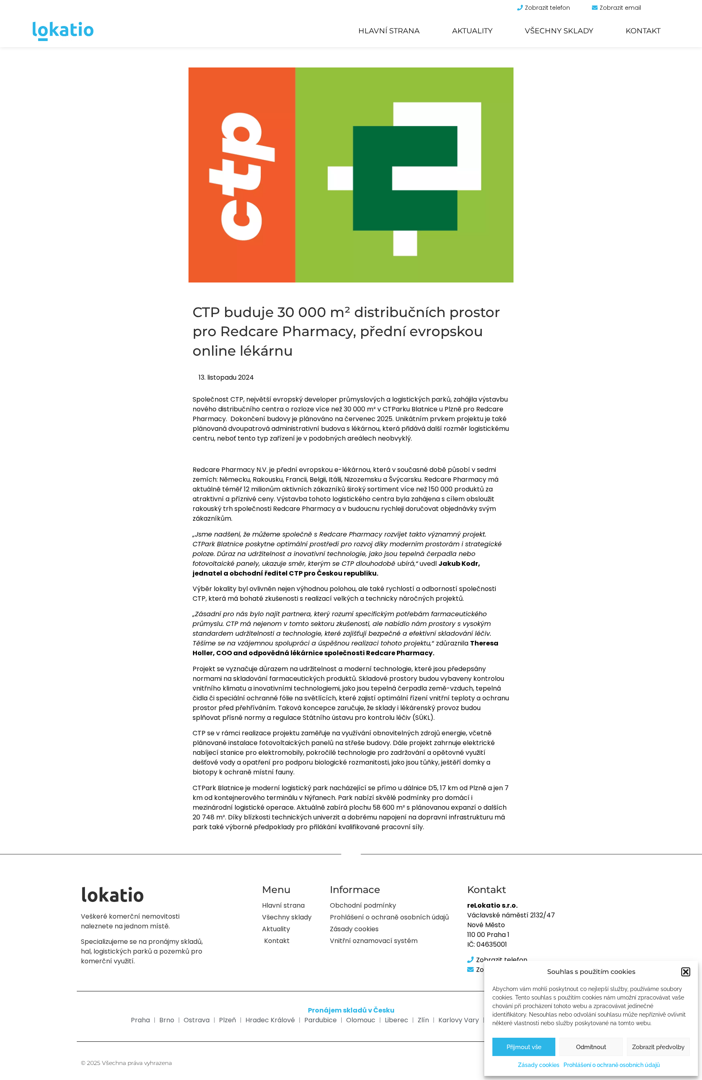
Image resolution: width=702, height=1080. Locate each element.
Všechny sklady (559, 30)
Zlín (423, 1020)
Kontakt (643, 30)
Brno (166, 1020)
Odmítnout (591, 1047)
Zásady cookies (538, 1065)
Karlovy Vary (458, 1020)
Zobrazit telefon (547, 8)
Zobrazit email (620, 8)
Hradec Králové (270, 1020)
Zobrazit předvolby (658, 1047)
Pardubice (320, 1020)
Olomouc (360, 1020)
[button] (686, 972)
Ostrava (197, 1020)
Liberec (396, 1020)
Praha (140, 1020)
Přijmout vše (524, 1047)
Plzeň (227, 1020)
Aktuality (472, 30)
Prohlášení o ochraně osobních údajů (611, 1065)
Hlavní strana (389, 30)
